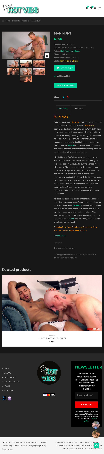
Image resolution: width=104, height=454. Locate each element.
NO (63, 232)
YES (41, 232)
